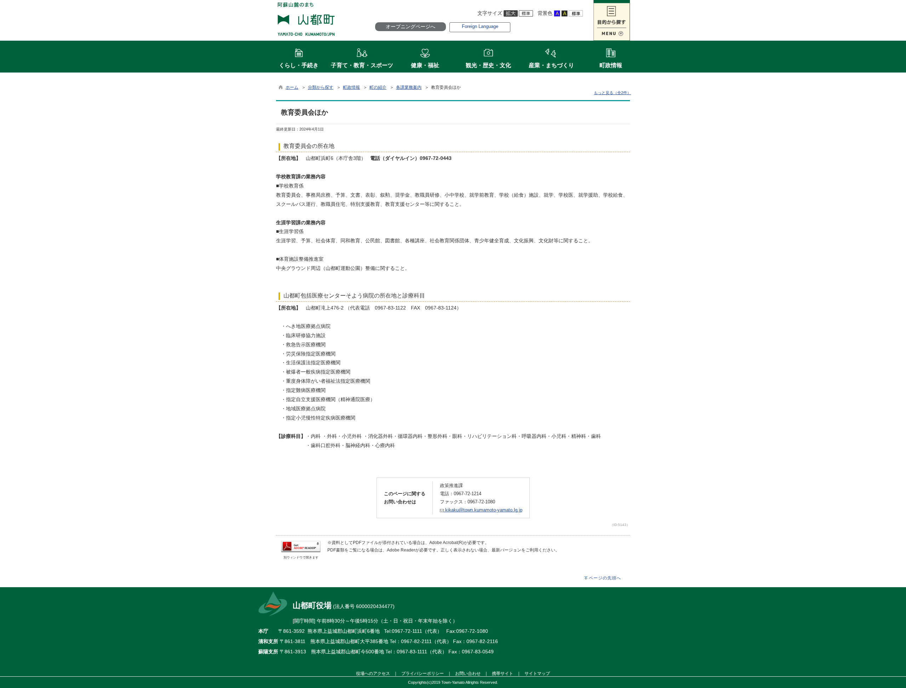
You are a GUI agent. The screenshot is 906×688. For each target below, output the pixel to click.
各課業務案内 (409, 87)
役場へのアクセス (373, 673)
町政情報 (351, 87)
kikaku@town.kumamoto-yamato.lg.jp (483, 510)
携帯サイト (502, 673)
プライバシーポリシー (422, 673)
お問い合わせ (468, 673)
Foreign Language (480, 26)
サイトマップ (537, 673)
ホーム (292, 87)
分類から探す (320, 87)
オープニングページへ (410, 26)
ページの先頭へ (605, 578)
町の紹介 (377, 87)
